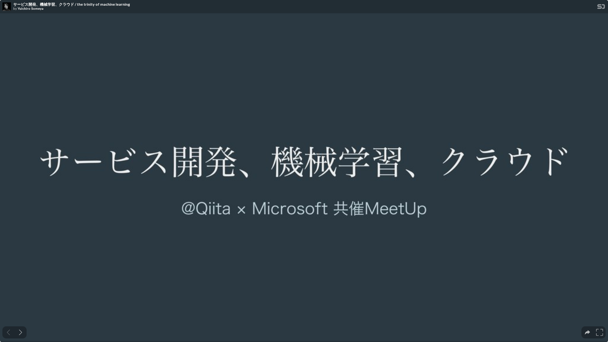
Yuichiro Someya (30, 8)
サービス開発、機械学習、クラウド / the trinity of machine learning (71, 4)
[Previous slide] (8, 332)
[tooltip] (587, 332)
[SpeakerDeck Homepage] (601, 7)
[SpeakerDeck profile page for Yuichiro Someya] (6, 6)
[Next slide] (20, 332)
